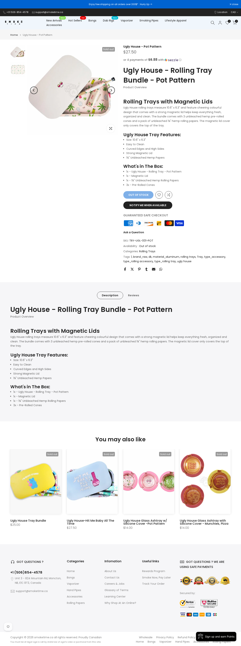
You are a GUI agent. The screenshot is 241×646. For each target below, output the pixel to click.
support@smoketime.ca (49, 12)
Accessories (54, 25)
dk (150, 257)
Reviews (133, 295)
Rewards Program (153, 571)
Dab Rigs (110, 20)
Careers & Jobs (114, 584)
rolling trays (188, 257)
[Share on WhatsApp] (160, 269)
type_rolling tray (165, 261)
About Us (110, 571)
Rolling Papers (76, 603)
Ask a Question (133, 232)
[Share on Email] (153, 269)
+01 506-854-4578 (17, 12)
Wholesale (146, 637)
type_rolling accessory (138, 261)
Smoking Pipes (149, 20)
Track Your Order (153, 584)
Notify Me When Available (148, 205)
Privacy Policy (165, 637)
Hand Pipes (74, 590)
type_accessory (214, 257)
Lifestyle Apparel (175, 20)
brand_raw (140, 257)
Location (222, 12)
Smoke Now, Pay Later (156, 577)
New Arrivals (55, 20)
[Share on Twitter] (132, 269)
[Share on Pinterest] (139, 269)
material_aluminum (166, 257)
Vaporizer (127, 20)
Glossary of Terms (116, 590)
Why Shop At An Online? (120, 603)
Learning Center (115, 596)
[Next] (111, 90)
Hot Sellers (76, 20)
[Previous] (34, 90)
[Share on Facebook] (125, 269)
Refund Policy (186, 637)
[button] (177, 60)
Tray (200, 257)
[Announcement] (120, 4)
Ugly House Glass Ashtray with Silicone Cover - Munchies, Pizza (204, 522)
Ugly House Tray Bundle (28, 520)
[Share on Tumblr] (146, 269)
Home (14, 35)
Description (110, 295)
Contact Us (111, 577)
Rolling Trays (147, 251)
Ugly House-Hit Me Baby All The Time (90, 522)
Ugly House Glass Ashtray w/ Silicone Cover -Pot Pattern (145, 522)
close (8, 4)
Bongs (92, 20)
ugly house (184, 261)
